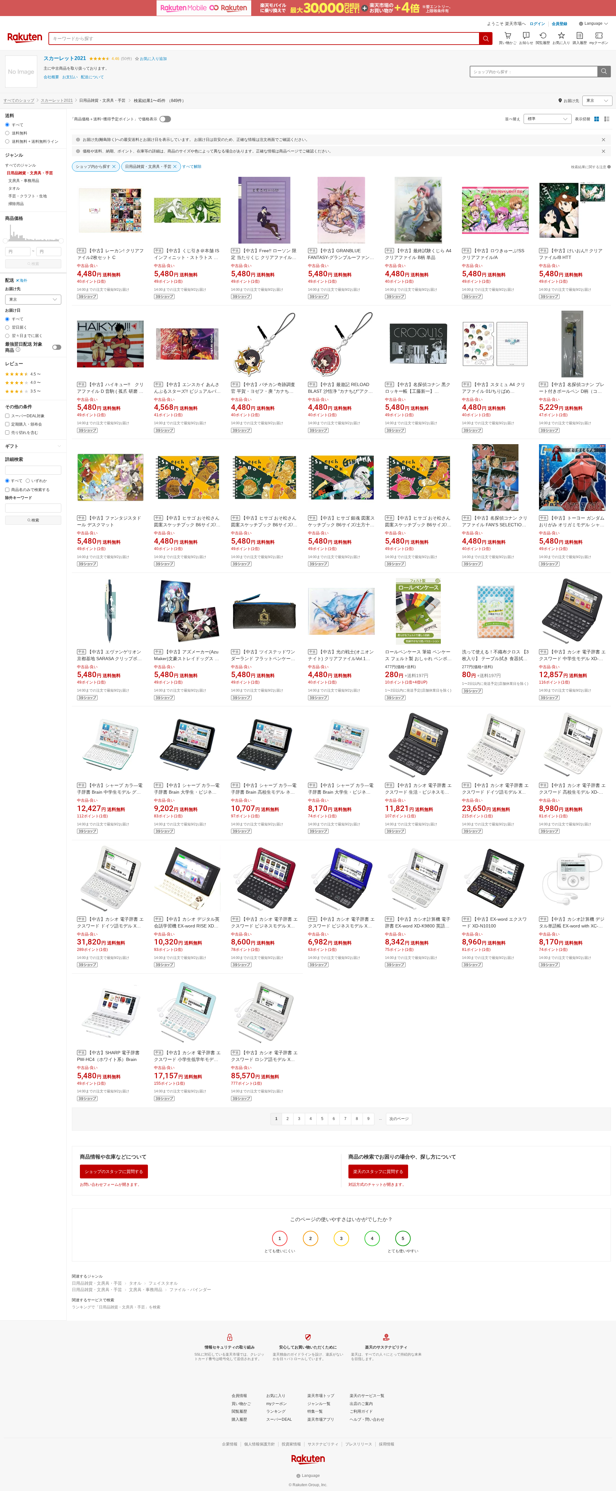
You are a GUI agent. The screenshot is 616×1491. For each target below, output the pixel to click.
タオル (135, 1283)
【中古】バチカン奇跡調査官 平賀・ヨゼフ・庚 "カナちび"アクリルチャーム (263, 391)
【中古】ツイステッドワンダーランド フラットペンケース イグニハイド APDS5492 (263, 658)
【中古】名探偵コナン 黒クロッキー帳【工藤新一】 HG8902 (417, 391)
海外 (23, 280)
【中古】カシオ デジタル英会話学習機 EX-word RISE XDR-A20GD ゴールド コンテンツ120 (186, 926)
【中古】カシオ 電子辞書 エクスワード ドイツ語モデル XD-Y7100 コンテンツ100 (110, 926)
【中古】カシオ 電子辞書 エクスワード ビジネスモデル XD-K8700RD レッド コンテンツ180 (264, 926)
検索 (35, 264)
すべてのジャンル (20, 165)
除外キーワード (18, 498)
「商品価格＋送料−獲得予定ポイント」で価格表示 (113, 119)
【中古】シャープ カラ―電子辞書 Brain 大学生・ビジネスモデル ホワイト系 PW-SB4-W (340, 792)
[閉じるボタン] (603, 139)
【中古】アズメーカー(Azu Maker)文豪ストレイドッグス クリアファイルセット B (186, 658)
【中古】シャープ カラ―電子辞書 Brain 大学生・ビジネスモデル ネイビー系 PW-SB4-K (186, 792)
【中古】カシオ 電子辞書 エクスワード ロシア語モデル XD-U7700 (264, 1059)
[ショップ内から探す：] (603, 71)
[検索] (486, 38)
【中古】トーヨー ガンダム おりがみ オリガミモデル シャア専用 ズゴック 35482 (571, 524)
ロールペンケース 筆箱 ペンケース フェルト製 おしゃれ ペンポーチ (418, 658)
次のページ (399, 1118)
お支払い (70, 77)
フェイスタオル (163, 1283)
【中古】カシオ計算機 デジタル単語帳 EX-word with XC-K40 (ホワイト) (571, 926)
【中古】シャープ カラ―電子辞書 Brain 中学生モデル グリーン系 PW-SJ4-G (109, 792)
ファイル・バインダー (190, 1289)
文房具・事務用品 (145, 1289)
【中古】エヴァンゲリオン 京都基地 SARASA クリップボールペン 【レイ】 (109, 658)
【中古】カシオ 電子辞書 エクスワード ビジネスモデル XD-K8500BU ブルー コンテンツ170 (341, 926)
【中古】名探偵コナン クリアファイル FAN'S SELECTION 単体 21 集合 (494, 524)
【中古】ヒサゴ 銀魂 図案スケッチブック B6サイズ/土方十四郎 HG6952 (341, 524)
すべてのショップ (19, 100)
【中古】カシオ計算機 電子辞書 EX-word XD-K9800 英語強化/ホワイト (417, 926)
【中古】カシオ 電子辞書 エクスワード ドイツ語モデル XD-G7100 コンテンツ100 (495, 792)
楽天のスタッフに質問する (378, 1171)
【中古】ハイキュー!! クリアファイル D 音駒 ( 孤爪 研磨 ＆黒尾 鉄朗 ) (110, 391)
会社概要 (51, 77)
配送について (92, 77)
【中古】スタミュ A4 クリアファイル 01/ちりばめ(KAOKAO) (493, 391)
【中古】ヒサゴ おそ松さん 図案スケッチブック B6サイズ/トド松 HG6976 (418, 524)
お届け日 (13, 310)
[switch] (56, 347)
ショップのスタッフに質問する (114, 1171)
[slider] (5, 240)
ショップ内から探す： (493, 72)
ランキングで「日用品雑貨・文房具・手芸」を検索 (116, 1307)
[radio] (7, 125)
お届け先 (13, 289)
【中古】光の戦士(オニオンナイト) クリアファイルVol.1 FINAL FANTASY (341, 658)
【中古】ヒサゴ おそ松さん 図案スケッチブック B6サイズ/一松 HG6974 (187, 524)
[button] (593, 24)
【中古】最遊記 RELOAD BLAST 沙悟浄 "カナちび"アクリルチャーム (340, 391)
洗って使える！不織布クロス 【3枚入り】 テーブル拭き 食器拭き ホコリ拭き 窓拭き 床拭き (495, 658)
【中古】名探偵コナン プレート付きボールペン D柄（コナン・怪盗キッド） (571, 391)
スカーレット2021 (65, 58)
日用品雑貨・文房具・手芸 (97, 1283)
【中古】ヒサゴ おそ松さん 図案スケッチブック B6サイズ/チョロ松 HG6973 (264, 524)
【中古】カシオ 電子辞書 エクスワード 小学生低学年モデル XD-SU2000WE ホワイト (187, 1059)
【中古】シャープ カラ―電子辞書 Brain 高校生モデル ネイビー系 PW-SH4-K (263, 792)
